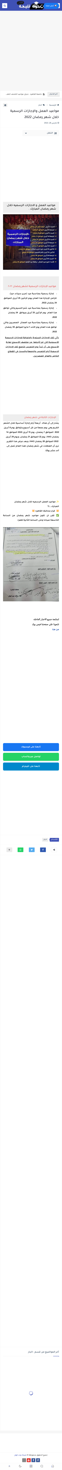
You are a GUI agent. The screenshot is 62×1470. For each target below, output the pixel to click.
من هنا (55, 630)
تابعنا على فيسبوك (31, 747)
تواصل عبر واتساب (31, 757)
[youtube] (29, 1460)
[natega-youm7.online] (24, 1460)
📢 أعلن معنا (51, 6)
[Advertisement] (31, 57)
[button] (43, 849)
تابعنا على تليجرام (31, 766)
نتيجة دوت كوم (21, 1455)
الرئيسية (52, 105)
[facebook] (38, 1460)
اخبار (40, 105)
